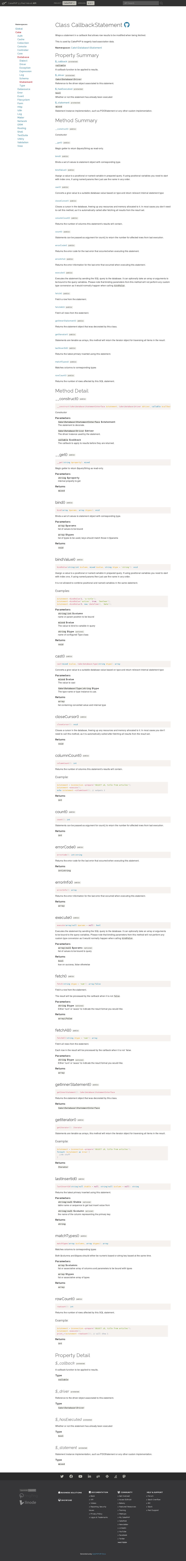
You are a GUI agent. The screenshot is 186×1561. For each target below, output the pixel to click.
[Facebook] (71, 1477)
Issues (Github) (125, 1500)
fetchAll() (60, 307)
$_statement (62, 102)
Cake (18, 32)
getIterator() (61, 334)
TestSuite (22, 135)
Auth (20, 36)
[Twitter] (62, 1477)
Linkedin (122, 1528)
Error (20, 92)
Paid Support (153, 1510)
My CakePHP (124, 1517)
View (20, 146)
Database (23, 57)
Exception (25, 68)
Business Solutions (71, 1493)
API (92, 1500)
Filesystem (23, 100)
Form (20, 103)
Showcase (66, 1500)
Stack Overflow (154, 1500)
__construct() (61, 129)
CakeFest (123, 1521)
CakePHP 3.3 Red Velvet (19, 3)
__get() (58, 143)
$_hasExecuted (63, 89)
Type (22, 85)
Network (22, 121)
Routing (21, 128)
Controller (23, 50)
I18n (19, 110)
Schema (24, 78)
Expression (25, 71)
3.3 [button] (89, 3)
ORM (20, 124)
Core (20, 53)
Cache (21, 39)
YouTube (122, 1532)
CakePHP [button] (68, 3)
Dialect (23, 60)
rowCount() (61, 375)
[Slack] (107, 1477)
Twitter (122, 1539)
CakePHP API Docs (99, 1554)
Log (21, 75)
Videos (93, 1503)
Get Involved (124, 1496)
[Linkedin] (90, 1477)
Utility (20, 139)
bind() (58, 156)
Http (19, 107)
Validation (22, 142)
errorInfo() (60, 259)
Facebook (123, 1535)
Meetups (122, 1514)
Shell (20, 131)
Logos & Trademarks (99, 1517)
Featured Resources (127, 1507)
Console (22, 46)
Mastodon (122, 1542)
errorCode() (61, 245)
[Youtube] (80, 1477)
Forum (150, 1496)
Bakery (122, 1503)
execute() (60, 273)
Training (122, 1510)
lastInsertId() (61, 348)
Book (93, 1496)
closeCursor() (62, 201)
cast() (58, 187)
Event (20, 96)
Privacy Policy (96, 1514)
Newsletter (123, 1524)
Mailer (20, 117)
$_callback (61, 61)
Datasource (23, 89)
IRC (149, 1503)
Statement (26, 82)
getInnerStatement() (65, 321)
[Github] (98, 1477)
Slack (150, 1507)
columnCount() (62, 218)
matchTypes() (62, 362)
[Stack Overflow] (116, 1477)
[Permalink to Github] (127, 25)
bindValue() (61, 170)
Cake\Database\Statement (86, 47)
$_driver (59, 75)
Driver (22, 64)
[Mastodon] (124, 1477)
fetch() (58, 293)
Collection (23, 43)
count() (58, 232)
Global (19, 28)
